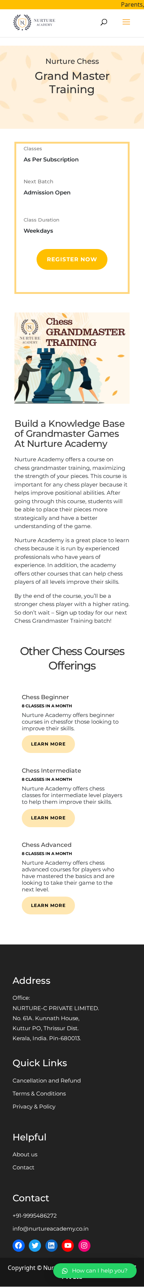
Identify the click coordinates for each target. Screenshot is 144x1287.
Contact (23, 1167)
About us (25, 1154)
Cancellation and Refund (47, 1080)
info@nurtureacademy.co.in (51, 1228)
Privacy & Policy (34, 1106)
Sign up (66, 612)
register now (72, 259)
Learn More (48, 744)
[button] (95, 1270)
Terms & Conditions (39, 1093)
